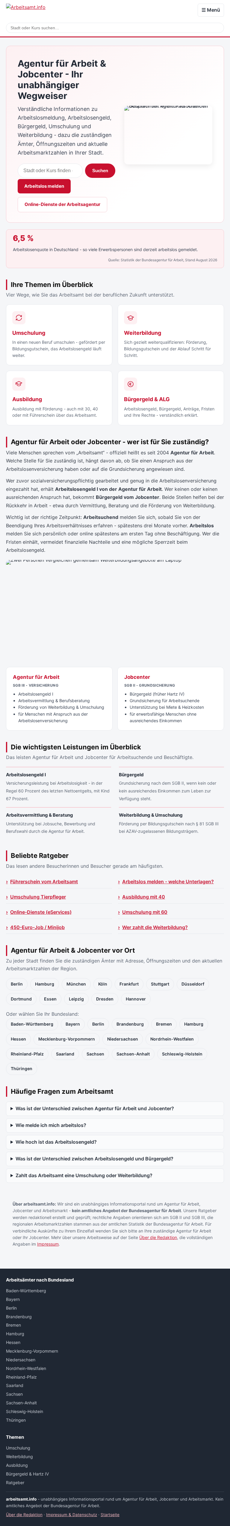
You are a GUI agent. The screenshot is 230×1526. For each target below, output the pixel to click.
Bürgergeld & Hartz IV (27, 1473)
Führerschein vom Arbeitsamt (44, 882)
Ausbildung (17, 1465)
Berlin (17, 983)
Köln (102, 983)
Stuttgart (160, 983)
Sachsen (95, 1053)
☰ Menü (211, 10)
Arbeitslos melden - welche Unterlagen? (168, 882)
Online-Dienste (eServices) (41, 912)
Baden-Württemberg (32, 1024)
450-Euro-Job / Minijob (37, 927)
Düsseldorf (192, 983)
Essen (50, 998)
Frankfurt (129, 983)
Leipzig (76, 998)
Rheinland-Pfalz (27, 1053)
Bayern (73, 1024)
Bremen (164, 1024)
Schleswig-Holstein (182, 1053)
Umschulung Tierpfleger (38, 897)
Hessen (18, 1038)
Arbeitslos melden (44, 186)
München (76, 983)
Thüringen (21, 1068)
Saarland (65, 1053)
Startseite (110, 1514)
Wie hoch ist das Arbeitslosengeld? (56, 1142)
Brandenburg (130, 1024)
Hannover (136, 998)
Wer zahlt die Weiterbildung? (155, 927)
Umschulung (18, 1447)
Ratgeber (15, 1482)
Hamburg (44, 983)
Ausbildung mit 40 (143, 897)
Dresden (105, 998)
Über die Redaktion (158, 1237)
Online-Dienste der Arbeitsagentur (62, 204)
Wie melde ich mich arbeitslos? (51, 1125)
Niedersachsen (122, 1038)
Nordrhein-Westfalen (172, 1038)
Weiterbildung (19, 1456)
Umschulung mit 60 (144, 912)
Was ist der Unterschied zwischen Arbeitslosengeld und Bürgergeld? (94, 1159)
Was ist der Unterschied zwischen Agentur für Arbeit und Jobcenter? (95, 1108)
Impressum (48, 1244)
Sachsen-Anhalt (133, 1053)
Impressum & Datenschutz (71, 1514)
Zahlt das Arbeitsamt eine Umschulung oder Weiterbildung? (84, 1175)
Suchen (100, 170)
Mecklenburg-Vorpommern (66, 1038)
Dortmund (21, 998)
